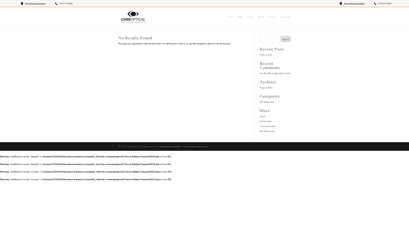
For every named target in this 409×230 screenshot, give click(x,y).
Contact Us (285, 17)
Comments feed (267, 126)
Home (230, 17)
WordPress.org (267, 131)
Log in (263, 116)
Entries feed (265, 121)
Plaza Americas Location (35, 3)
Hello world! (266, 54)
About (240, 17)
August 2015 (266, 87)
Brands (261, 17)
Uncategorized (267, 101)
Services (272, 17)
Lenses (250, 17)
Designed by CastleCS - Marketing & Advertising (183, 146)
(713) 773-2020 (66, 3)
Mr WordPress (267, 73)
